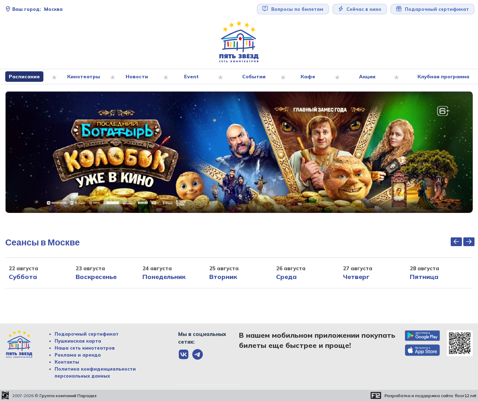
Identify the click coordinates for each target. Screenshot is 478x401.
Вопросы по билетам (296, 9)
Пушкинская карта (78, 341)
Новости (137, 76)
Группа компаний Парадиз (68, 395)
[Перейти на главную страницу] (239, 42)
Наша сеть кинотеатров (85, 348)
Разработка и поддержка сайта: (430, 395)
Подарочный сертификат (87, 334)
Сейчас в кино (363, 9)
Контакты (67, 362)
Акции (367, 76)
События (254, 76)
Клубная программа (443, 76)
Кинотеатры (83, 76)
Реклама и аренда (78, 355)
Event (191, 76)
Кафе (308, 76)
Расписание (24, 76)
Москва (37, 9)
